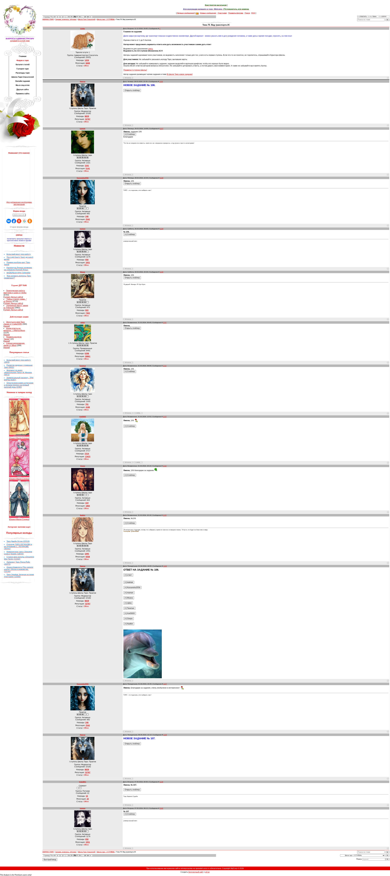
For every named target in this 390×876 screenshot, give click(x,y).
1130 (161, 272)
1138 (165, 735)
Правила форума (235, 13)
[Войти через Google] (24, 221)
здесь (150, 49)
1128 (161, 178)
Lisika (82, 28)
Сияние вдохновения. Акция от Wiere (14, 344)
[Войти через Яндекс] (19, 221)
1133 (165, 416)
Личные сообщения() (186, 13)
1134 (165, 466)
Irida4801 (82, 782)
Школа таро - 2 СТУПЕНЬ (106, 19)
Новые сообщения (208, 13)
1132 (165, 366)
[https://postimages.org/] (142, 678)
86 (88, 17)
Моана (82, 272)
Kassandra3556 (83, 178)
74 (69, 17)
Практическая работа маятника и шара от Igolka (15, 292)
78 (80, 17)
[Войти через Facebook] (14, 221)
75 (71, 17)
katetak (82, 128)
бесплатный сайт (195, 872)
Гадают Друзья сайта (13, 297)
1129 (161, 229)
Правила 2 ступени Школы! (135, 70)
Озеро (82, 466)
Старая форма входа (19, 227)
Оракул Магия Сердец (19, 438)
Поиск (247, 13)
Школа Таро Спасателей (86, 19)
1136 (165, 566)
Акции (6, 326)
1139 (161, 782)
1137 (165, 684)
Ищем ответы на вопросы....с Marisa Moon (14, 329)
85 (85, 17)
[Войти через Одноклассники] (29, 221)
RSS (253, 13)
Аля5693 (82, 416)
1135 (165, 515)
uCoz (207, 872)
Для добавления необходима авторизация (19, 203)
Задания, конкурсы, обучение (65, 19)
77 (77, 17)
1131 (165, 322)
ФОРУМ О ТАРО (48, 19)
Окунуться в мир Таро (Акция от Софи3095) (14, 323)
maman (82, 229)
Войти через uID (19, 215)
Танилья (82, 366)
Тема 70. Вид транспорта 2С (126, 19)
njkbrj (82, 322)
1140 (161, 808)
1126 (161, 81)
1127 (161, 128)
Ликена (82, 81)
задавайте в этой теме (20, 41)
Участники (222, 13)
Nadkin (82, 515)
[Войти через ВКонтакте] (8, 221)
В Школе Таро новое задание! (180, 74)
